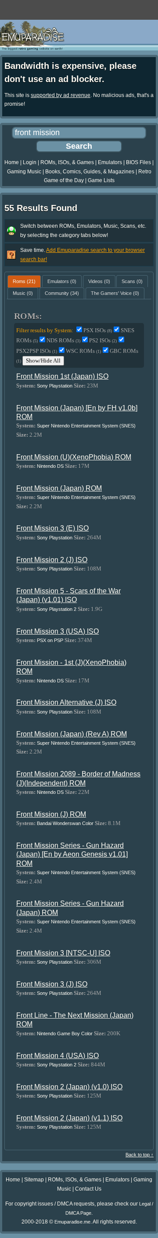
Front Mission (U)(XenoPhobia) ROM (73, 457)
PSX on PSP (50, 640)
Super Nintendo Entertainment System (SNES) (86, 425)
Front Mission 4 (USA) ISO (57, 1055)
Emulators (110, 162)
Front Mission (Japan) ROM (59, 488)
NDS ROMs (63, 340)
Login (29, 162)
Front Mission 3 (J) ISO (51, 984)
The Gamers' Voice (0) (115, 293)
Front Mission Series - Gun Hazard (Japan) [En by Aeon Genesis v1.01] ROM (72, 854)
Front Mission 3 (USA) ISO (57, 631)
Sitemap (34, 1180)
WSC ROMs (83, 351)
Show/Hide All (43, 360)
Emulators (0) (61, 281)
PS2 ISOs (103, 340)
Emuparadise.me (72, 1221)
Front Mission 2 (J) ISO (51, 559)
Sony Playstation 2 (56, 609)
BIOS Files (138, 162)
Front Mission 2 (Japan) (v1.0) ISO (69, 1087)
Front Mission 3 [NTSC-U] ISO (63, 953)
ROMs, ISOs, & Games (67, 162)
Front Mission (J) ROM (51, 814)
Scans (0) (132, 281)
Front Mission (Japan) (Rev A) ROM (71, 734)
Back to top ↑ (140, 1154)
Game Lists (101, 180)
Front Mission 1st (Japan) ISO (62, 376)
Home (11, 162)
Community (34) (62, 293)
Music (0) (23, 293)
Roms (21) (24, 281)
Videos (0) (99, 281)
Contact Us (88, 1189)
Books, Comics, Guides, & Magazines (89, 172)
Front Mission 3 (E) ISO (52, 528)
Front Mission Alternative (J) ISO (66, 702)
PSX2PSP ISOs (36, 351)
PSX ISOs (97, 330)
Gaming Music (24, 172)
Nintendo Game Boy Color (65, 1033)
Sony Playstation (54, 385)
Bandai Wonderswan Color (65, 823)
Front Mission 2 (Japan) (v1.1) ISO (69, 1118)
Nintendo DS (50, 466)
